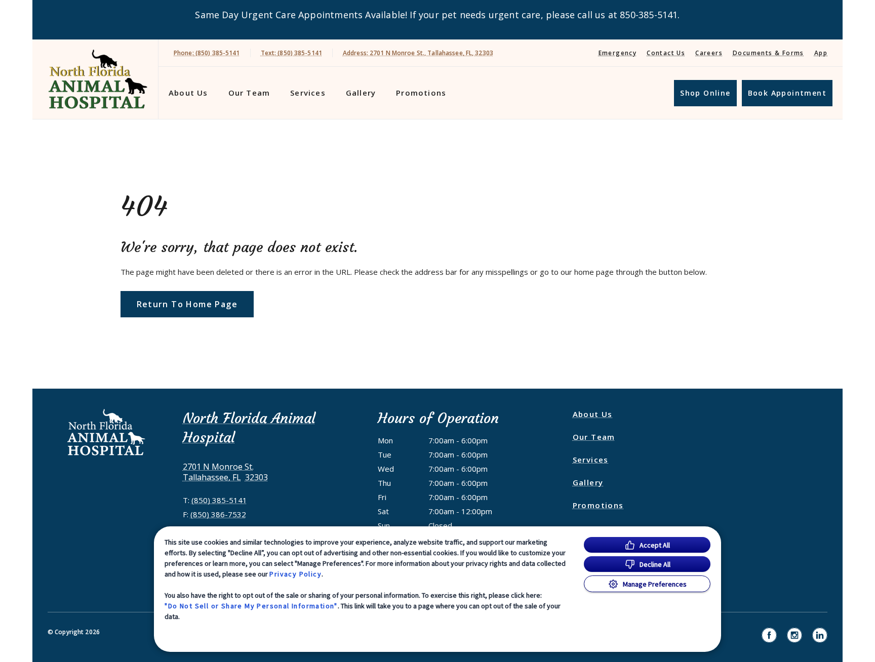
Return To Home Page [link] (187, 304)
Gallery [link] (361, 93)
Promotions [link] (421, 93)
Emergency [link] (618, 53)
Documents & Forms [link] (768, 53)
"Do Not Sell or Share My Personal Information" (251, 605)
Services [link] (308, 93)
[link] (98, 79)
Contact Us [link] (666, 53)
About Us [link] (188, 93)
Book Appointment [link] (787, 93)
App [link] (820, 53)
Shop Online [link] (705, 93)
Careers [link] (709, 53)
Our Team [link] (249, 93)
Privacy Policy (295, 573)
